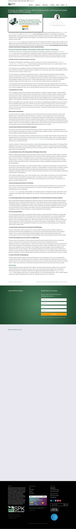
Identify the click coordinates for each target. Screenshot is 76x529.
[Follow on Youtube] (60, 501)
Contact (62, 5)
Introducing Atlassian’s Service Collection (19, 313)
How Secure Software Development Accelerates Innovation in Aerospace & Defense (30, 372)
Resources (45, 5)
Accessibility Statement (12, 517)
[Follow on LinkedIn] (55, 501)
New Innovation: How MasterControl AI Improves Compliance (24, 466)
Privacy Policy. (63, 317)
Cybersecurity (63, 25)
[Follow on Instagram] (58, 501)
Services (31, 5)
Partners (52, 5)
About (57, 5)
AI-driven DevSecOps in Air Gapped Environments (21, 419)
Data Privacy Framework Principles (14, 516)
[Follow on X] (53, 501)
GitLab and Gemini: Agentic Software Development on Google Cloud (37, 508)
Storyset (17, 514)
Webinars (31, 491)
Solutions (37, 5)
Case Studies (31, 489)
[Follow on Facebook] (51, 501)
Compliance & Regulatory (56, 25)
